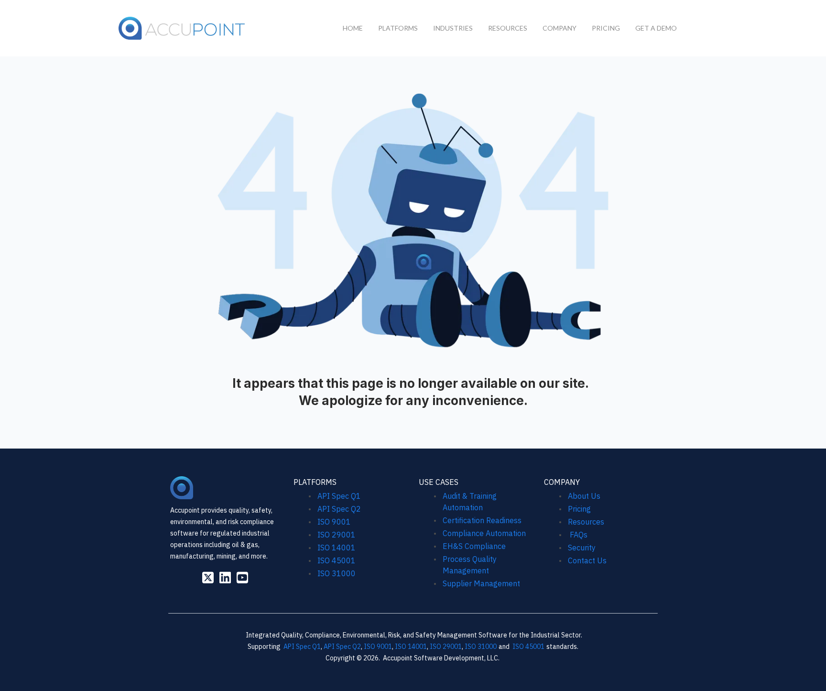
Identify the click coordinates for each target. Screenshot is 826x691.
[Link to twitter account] (208, 577)
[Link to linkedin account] (225, 577)
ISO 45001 (336, 560)
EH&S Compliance (474, 546)
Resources (586, 521)
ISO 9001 (334, 521)
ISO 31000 (336, 573)
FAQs (577, 534)
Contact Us (587, 560)
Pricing (579, 509)
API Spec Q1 (339, 496)
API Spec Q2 (340, 509)
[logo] (182, 28)
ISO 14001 (336, 547)
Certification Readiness (482, 520)
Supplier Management (481, 583)
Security (582, 547)
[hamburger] (257, 26)
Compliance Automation (484, 533)
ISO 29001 (336, 534)
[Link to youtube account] (242, 577)
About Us (584, 496)
